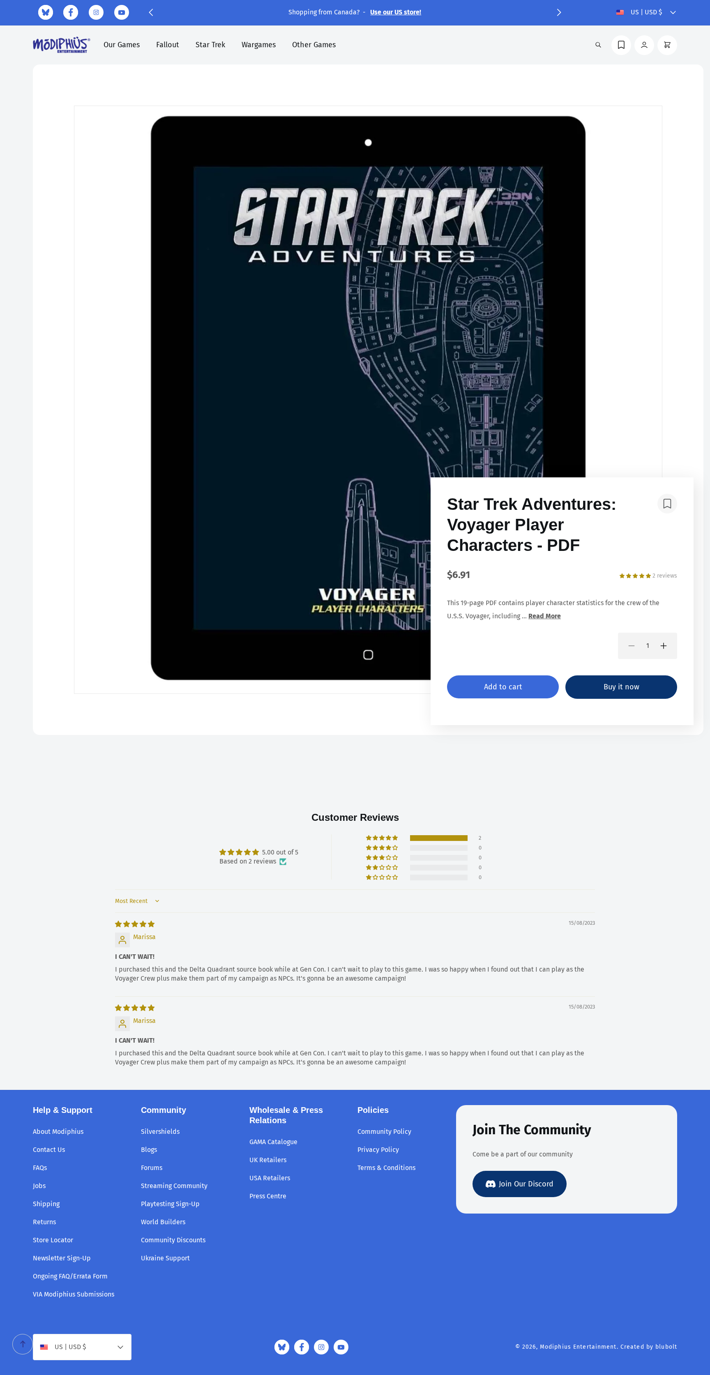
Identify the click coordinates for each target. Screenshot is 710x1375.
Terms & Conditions (386, 1168)
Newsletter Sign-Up (62, 1258)
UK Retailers (267, 1160)
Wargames (259, 44)
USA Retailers (269, 1178)
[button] (151, 12)
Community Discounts (173, 1240)
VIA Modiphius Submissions (73, 1294)
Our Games (122, 44)
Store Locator (53, 1240)
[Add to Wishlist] (667, 504)
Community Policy (384, 1131)
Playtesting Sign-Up (170, 1204)
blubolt (666, 1346)
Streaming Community (174, 1186)
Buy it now (621, 686)
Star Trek (210, 44)
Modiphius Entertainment (578, 1346)
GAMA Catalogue (273, 1142)
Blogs (149, 1150)
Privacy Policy (378, 1150)
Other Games (314, 44)
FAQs (40, 1168)
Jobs (39, 1186)
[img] (134, 924)
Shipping (46, 1204)
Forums (151, 1168)
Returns (44, 1222)
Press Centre (267, 1196)
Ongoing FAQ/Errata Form (70, 1276)
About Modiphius (58, 1131)
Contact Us (49, 1150)
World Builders (163, 1222)
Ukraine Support (165, 1258)
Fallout (167, 44)
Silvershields (160, 1131)
